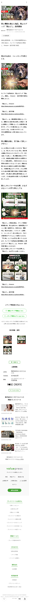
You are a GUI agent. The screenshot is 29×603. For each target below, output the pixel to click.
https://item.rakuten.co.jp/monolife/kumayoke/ (13, 114)
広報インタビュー (14, 505)
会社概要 (14, 569)
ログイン (14, 484)
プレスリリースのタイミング (14, 522)
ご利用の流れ (14, 480)
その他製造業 (6, 35)
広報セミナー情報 (14, 512)
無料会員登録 (14, 490)
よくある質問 (23, 480)
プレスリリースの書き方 (14, 515)
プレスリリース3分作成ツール (14, 526)
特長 (6, 476)
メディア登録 (14, 554)
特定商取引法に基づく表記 (14, 586)
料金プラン (13, 476)
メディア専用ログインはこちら (15, 316)
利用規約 (14, 580)
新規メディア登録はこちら (15, 310)
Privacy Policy (21, 596)
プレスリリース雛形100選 (14, 519)
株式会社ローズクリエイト (15, 30)
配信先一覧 (21, 476)
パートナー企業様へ (14, 558)
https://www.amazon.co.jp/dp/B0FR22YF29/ (13, 106)
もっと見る (21, 459)
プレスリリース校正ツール (14, 529)
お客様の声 (5, 480)
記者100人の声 (14, 509)
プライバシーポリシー (14, 583)
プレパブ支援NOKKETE (14, 540)
